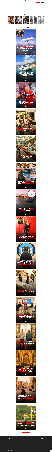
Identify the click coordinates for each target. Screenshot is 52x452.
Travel (26, 2)
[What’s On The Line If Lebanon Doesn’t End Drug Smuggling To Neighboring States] (18, 20)
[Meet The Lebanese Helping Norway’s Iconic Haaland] (26, 95)
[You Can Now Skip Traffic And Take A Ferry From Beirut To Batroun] (26, 68)
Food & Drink (19, 2)
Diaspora (29, 2)
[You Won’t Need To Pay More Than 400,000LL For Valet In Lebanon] (26, 390)
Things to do (23, 2)
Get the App (42, 2)
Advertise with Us (38, 2)
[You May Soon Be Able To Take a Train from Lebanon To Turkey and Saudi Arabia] (26, 149)
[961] (26, 1)
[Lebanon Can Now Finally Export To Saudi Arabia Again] (26, 122)
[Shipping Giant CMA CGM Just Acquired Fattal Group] (26, 202)
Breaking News (33, 2)
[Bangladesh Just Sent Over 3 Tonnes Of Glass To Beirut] (33, 20)
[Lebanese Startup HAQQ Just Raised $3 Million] (26, 336)
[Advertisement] (26, 8)
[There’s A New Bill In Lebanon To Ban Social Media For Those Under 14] (26, 283)
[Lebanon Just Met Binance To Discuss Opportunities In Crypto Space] (26, 310)
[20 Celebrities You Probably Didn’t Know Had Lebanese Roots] (11, 20)
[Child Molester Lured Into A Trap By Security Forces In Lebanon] (26, 20)
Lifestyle (16, 2)
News (13, 2)
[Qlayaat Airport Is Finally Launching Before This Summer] (26, 417)
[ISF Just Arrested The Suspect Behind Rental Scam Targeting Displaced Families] (26, 256)
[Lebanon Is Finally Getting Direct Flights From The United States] (26, 42)
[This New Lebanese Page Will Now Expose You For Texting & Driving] (26, 176)
